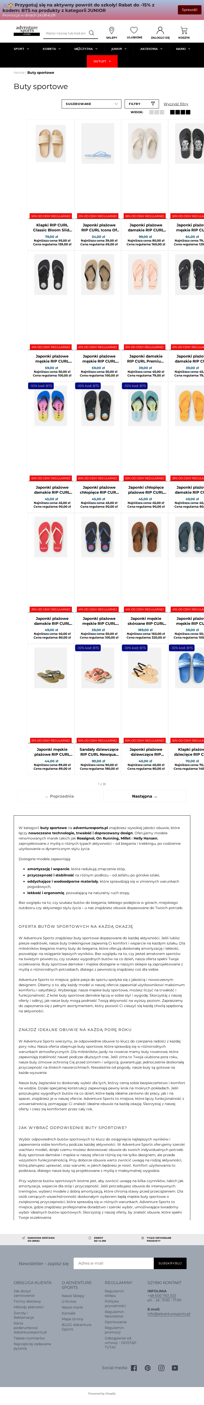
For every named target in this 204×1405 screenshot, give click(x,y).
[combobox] (64, 33)
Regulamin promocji (114, 1329)
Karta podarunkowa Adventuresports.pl (30, 1327)
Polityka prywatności (115, 1303)
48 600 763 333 (163, 1295)
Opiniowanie (116, 1322)
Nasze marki (72, 1307)
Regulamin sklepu (114, 1293)
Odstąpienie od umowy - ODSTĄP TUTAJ (120, 1342)
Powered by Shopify (102, 1393)
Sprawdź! (190, 9)
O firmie (69, 1301)
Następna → (144, 796)
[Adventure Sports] (27, 31)
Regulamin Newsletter (114, 1314)
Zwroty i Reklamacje (24, 1315)
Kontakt (69, 1313)
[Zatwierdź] (92, 33)
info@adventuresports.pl (169, 1313)
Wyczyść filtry (176, 104)
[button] (91, 103)
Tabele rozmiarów (29, 1338)
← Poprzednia (59, 796)
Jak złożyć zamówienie (24, 1293)
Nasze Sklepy (73, 1296)
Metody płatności (29, 1307)
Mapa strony (72, 1319)
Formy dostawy (27, 1301)
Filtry (135, 104)
